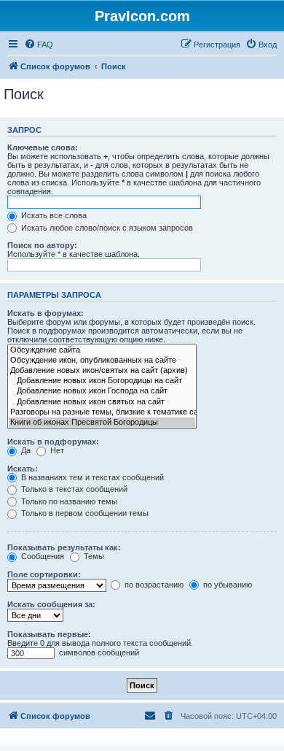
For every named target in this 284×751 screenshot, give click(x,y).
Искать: (22, 468)
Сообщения (41, 556)
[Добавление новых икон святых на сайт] (102, 402)
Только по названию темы (68, 501)
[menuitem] (38, 44)
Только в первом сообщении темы (84, 513)
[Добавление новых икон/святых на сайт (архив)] (102, 371)
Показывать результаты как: (64, 547)
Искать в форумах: (45, 313)
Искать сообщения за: (51, 604)
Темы (93, 556)
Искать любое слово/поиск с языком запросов (106, 227)
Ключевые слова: (42, 147)
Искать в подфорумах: (53, 441)
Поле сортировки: (44, 574)
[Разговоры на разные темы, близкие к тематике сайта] (102, 412)
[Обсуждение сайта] (102, 350)
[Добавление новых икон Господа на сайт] (102, 391)
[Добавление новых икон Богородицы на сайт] (102, 381)
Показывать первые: (49, 634)
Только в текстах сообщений (73, 489)
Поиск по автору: (42, 245)
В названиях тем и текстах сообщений (91, 477)
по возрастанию (153, 584)
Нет (56, 450)
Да (25, 450)
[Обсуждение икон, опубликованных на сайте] (102, 360)
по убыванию (226, 584)
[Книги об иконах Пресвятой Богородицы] (102, 422)
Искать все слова (53, 215)
